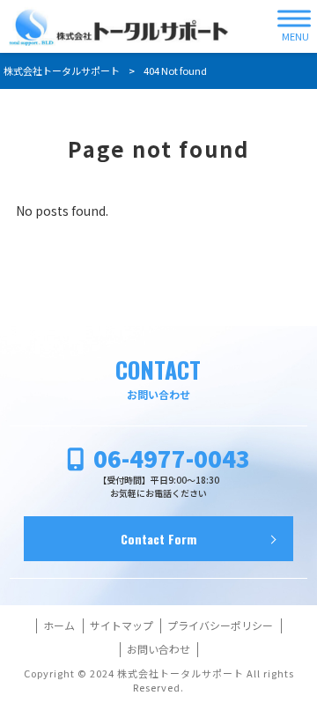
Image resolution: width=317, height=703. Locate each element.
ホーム (59, 625)
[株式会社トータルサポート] (119, 26)
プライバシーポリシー (220, 625)
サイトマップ (121, 625)
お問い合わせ (158, 649)
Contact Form (158, 538)
